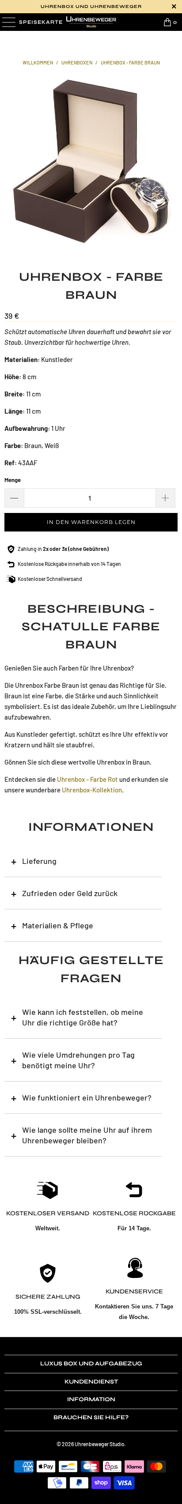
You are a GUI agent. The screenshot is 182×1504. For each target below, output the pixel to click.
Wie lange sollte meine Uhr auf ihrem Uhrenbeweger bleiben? (87, 1135)
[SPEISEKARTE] (8, 22)
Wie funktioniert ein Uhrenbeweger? (87, 1097)
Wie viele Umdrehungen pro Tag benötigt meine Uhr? (78, 1060)
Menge (12, 479)
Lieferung (39, 861)
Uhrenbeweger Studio (100, 1444)
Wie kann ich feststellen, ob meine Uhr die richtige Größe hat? (82, 1017)
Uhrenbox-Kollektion (92, 790)
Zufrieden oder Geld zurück (70, 893)
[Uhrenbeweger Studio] (91, 22)
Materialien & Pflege (57, 925)
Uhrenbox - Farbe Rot (87, 779)
